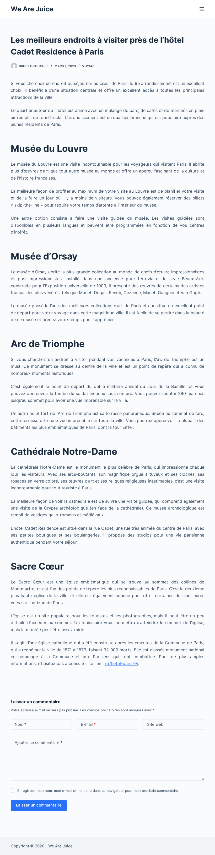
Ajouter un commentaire (38, 742)
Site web (155, 724)
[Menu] (202, 9)
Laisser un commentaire (39, 805)
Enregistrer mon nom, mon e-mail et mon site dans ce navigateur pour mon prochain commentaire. (98, 790)
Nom (20, 724)
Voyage (88, 66)
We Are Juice (32, 9)
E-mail (88, 724)
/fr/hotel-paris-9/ (121, 663)
